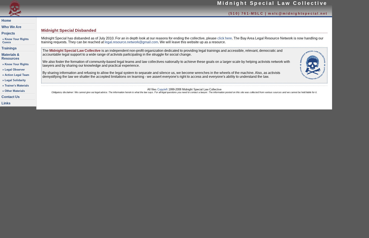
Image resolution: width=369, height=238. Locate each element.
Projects (8, 33)
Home (6, 20)
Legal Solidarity (15, 80)
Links (5, 103)
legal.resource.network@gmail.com (131, 42)
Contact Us (10, 97)
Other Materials (15, 90)
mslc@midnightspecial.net (297, 13)
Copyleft (162, 89)
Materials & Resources (10, 56)
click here (224, 38)
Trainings (9, 48)
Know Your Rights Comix (15, 41)
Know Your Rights (17, 64)
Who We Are (11, 27)
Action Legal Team (17, 74)
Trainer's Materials (17, 85)
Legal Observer (15, 69)
